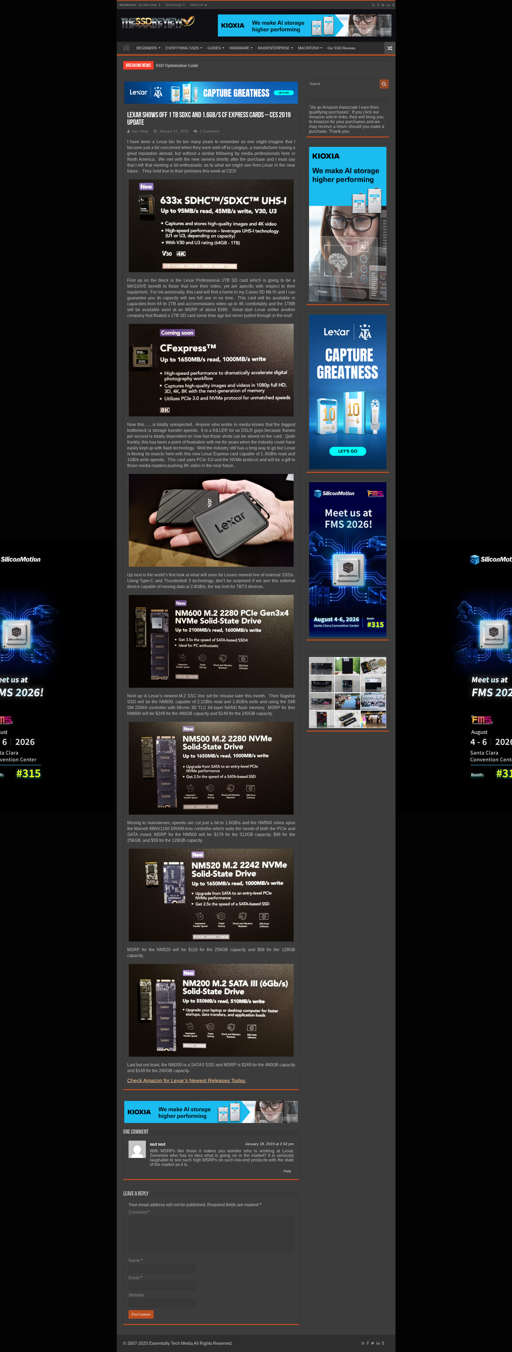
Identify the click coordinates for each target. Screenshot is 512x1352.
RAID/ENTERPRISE (274, 48)
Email (135, 1277)
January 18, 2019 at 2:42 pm (269, 1144)
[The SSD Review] (158, 20)
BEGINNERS (147, 48)
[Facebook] (378, 5)
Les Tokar (140, 131)
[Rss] (373, 5)
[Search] (384, 83)
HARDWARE (239, 48)
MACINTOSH (308, 48)
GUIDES (214, 48)
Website (136, 1295)
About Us (196, 5)
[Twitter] (383, 5)
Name (136, 1260)
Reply (287, 1171)
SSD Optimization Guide (177, 65)
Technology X (175, 5)
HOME (126, 47)
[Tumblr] (393, 5)
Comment (139, 1212)
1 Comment (209, 131)
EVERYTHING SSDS (182, 48)
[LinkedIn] (388, 5)
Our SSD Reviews (341, 48)
